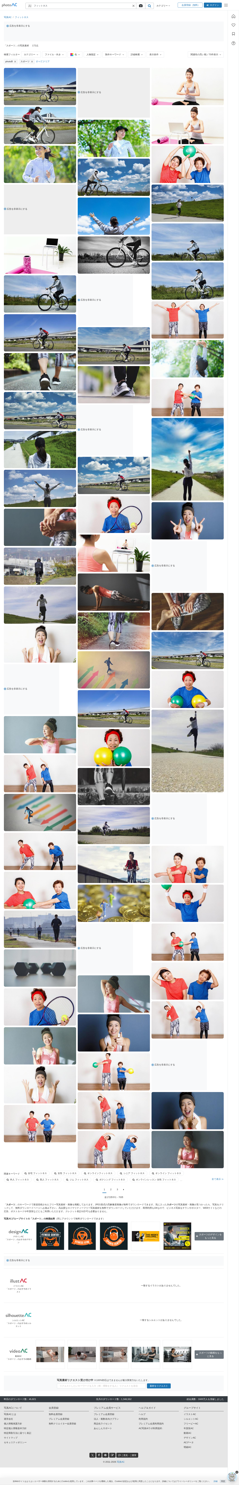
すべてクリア (43, 61)
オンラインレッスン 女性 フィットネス (156, 1179)
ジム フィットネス (79, 1179)
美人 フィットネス (49, 1179)
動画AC (187, 1433)
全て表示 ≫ (218, 1179)
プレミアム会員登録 (59, 1419)
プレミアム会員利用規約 (151, 1423)
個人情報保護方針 (13, 1423)
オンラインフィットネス (100, 1173)
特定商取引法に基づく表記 (17, 1433)
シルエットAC (191, 1419)
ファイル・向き (53, 54)
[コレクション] (233, 34)
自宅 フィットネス (37, 1173)
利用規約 (143, 1419)
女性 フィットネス (67, 1173)
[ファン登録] (233, 25)
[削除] (15, 61)
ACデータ (189, 1442)
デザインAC (190, 1437)
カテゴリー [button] (162, 5)
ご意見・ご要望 (128, 1455)
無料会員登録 (55, 1414)
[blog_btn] (112, 1455)
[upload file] (140, 5)
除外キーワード (113, 54)
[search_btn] (149, 5)
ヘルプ (142, 1414)
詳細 (216, 1481)
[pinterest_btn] (105, 1455)
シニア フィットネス (134, 1173)
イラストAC (190, 1414)
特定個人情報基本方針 (15, 1428)
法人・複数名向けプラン (106, 1419)
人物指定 (91, 54)
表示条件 (154, 54)
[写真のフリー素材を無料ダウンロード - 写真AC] (9, 5)
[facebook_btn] (99, 1455)
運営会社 (8, 1419)
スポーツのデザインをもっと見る (210, 1236)
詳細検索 (135, 54)
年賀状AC (189, 1428)
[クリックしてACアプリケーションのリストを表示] (226, 5)
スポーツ (25, 61)
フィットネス (21, 17)
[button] (133, 5)
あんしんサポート (103, 1428)
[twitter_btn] (92, 1455)
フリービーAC (191, 1423)
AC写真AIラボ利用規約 (150, 1428)
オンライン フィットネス (168, 1173)
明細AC (187, 1447)
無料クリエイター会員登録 (62, 1423)
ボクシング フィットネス (112, 1179)
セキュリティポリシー (15, 1442)
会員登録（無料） (190, 5)
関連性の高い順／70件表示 (204, 54)
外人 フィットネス (19, 1179)
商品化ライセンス (103, 1423)
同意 (223, 1481)
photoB (9, 61)
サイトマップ (11, 1437)
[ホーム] (233, 16)
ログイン (214, 5)
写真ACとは (10, 1414)
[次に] (123, 1190)
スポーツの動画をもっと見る (210, 1354)
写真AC (8, 17)
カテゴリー (29, 54)
